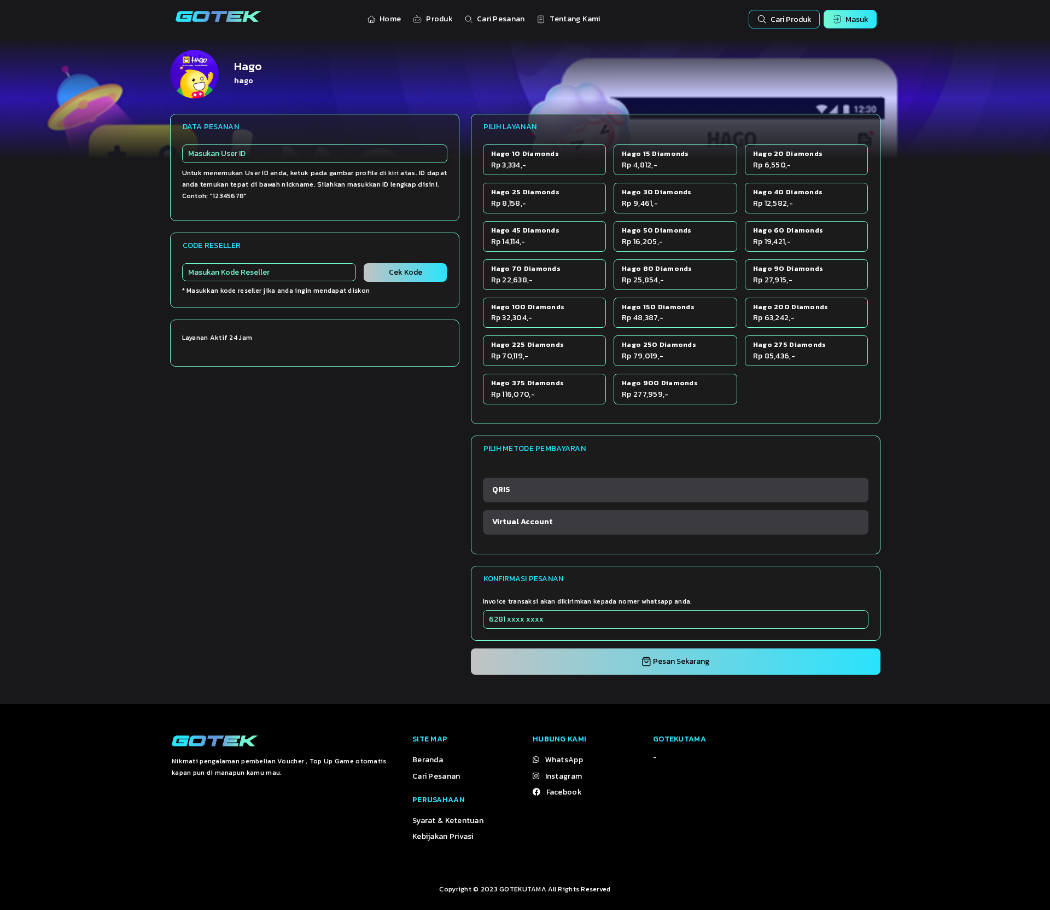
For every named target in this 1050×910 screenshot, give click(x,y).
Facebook (564, 792)
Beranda (427, 760)
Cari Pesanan (500, 19)
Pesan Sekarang (680, 661)
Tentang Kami (575, 19)
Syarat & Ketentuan (447, 820)
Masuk (856, 19)
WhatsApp (564, 760)
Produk (439, 19)
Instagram (563, 776)
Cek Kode (405, 272)
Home (390, 19)
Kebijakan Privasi (443, 836)
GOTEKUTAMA (522, 889)
